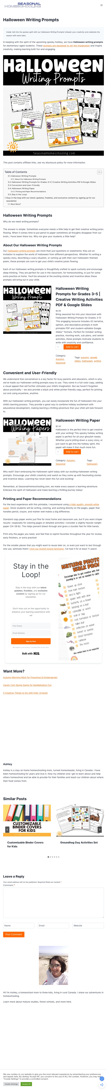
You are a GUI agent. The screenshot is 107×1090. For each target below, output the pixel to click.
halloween (87, 361)
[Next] (100, 830)
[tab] (48, 857)
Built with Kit (31, 653)
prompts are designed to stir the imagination (66, 45)
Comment (9, 885)
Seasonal (60, 363)
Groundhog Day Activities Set (79, 842)
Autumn (60, 359)
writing (97, 361)
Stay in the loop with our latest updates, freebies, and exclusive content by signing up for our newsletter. (50, 199)
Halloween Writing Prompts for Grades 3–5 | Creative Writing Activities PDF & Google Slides (54, 182)
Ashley (7, 764)
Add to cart (72, 346)
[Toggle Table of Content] (98, 172)
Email (41, 925)
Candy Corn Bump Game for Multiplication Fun (27, 685)
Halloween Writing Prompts (23, 176)
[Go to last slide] (7, 830)
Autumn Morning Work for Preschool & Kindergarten (30, 677)
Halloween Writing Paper (23, 188)
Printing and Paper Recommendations (31, 191)
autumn (85, 357)
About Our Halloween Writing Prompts (30, 179)
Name (7, 925)
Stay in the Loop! (19, 194)
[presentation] (27, 820)
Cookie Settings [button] (11, 1084)
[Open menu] (101, 5)
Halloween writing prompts (22, 251)
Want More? (16, 204)
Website (78, 925)
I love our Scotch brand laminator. (46, 549)
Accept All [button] (26, 1084)
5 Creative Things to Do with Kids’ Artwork (25, 693)
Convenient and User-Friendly (26, 185)
